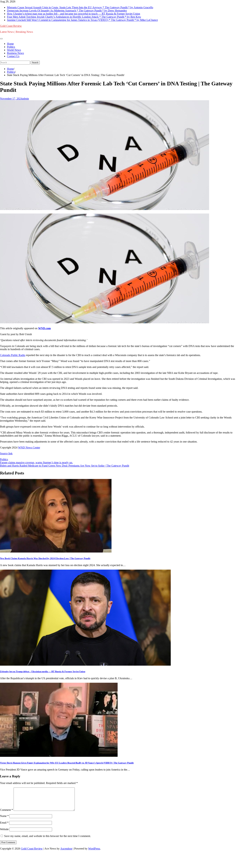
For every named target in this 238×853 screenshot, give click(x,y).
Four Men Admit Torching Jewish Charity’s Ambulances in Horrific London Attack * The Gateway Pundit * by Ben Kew (74, 16)
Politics (11, 46)
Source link (6, 453)
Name (4, 815)
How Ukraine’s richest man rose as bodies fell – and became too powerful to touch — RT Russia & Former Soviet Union (73, 13)
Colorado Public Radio (12, 355)
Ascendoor (66, 848)
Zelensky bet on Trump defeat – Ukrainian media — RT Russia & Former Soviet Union (42, 671)
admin (25, 98)
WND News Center (29, 447)
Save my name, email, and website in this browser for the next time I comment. (47, 836)
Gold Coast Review (11, 25)
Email (4, 822)
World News (14, 49)
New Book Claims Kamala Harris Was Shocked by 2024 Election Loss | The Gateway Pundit (45, 558)
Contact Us (13, 56)
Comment (6, 809)
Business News (15, 53)
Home (10, 43)
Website (4, 829)
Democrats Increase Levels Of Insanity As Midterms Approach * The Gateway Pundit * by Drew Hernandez (67, 10)
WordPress (94, 848)
